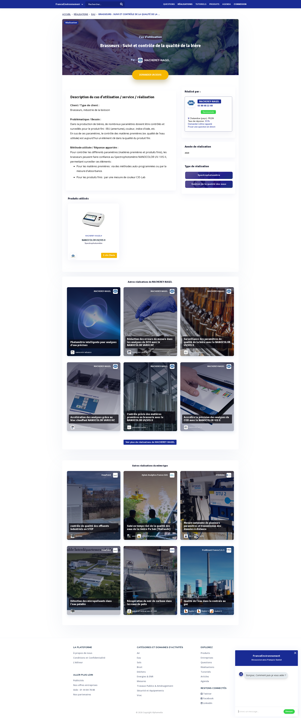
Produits (214, 4)
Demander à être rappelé (200, 124)
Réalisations (185, 4)
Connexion (240, 4)
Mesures (141, 681)
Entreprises (207, 657)
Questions (169, 4)
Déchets (141, 671)
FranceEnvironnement (68, 4)
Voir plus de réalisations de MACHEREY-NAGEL (150, 442)
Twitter (207, 693)
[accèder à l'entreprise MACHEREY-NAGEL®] (73, 256)
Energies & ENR (145, 676)
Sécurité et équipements (150, 690)
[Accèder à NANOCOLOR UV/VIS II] (93, 218)
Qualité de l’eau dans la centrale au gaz (205, 602)
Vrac (139, 695)
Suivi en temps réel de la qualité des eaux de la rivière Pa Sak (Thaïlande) (149, 527)
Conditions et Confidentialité (89, 657)
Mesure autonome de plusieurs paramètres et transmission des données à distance (202, 526)
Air (138, 653)
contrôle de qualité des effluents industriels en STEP (89, 527)
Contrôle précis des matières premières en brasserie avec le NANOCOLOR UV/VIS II (145, 417)
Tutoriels (200, 4)
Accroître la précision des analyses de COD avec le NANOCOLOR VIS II (206, 419)
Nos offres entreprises (85, 685)
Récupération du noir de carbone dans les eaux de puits (149, 602)
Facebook (208, 698)
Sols (139, 662)
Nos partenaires (82, 694)
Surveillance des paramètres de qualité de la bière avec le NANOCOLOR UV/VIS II (207, 342)
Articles (205, 676)
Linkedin (207, 703)
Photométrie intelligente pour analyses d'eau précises (93, 344)
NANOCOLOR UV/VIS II (93, 240)
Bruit (139, 667)
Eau (139, 657)
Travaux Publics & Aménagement (155, 685)
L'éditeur (78, 662)
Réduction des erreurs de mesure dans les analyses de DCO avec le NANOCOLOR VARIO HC (149, 342)
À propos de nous (82, 653)
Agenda (226, 4)
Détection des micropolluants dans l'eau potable (91, 602)
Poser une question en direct (201, 126)
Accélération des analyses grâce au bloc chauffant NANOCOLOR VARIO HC (92, 419)
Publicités (78, 680)
